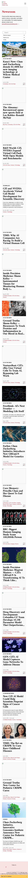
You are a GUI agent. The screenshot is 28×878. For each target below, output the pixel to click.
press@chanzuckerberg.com (9, 24)
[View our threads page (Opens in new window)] (13, 867)
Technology (17, 165)
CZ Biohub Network (7, 295)
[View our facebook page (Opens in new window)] (6, 867)
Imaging (18, 502)
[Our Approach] (5, 3)
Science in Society (11, 759)
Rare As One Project (7, 504)
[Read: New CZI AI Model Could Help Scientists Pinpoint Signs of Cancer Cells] (14, 698)
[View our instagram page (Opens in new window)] (9, 867)
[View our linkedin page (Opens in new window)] (17, 867)
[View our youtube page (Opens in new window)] (24, 867)
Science (12, 165)
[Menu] (25, 4)
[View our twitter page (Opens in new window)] (20, 867)
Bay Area (5, 124)
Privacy (20, 873)
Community (5, 83)
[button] (14, 35)
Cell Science (6, 502)
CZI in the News (12, 83)
